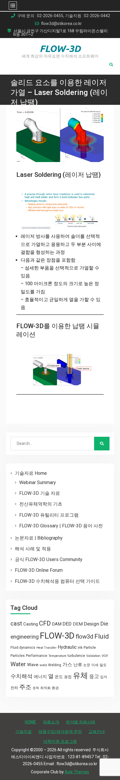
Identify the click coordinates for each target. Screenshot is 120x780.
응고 (94, 676)
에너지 (40, 676)
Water (18, 664)
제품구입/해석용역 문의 (60, 731)
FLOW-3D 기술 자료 (39, 493)
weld (43, 665)
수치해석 (21, 676)
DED (67, 624)
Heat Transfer (46, 648)
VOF (105, 656)
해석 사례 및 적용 (33, 548)
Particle (90, 647)
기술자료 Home (31, 473)
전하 (14, 688)
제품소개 (51, 722)
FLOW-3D (60, 48)
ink (80, 648)
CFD (45, 623)
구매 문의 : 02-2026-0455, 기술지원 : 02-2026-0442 (63, 15)
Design (91, 624)
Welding (54, 665)
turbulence (76, 656)
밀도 (103, 665)
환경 (55, 688)
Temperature (57, 656)
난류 (77, 664)
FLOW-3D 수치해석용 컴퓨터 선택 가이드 (57, 581)
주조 (25, 687)
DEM (78, 624)
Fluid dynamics (22, 648)
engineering (24, 636)
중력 (36, 688)
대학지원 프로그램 (60, 741)
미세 (94, 665)
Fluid (101, 636)
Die (104, 624)
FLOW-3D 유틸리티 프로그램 (49, 515)
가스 (67, 664)
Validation (93, 656)
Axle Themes (77, 772)
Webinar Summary (37, 482)
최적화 (45, 688)
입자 (103, 677)
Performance (36, 656)
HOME (30, 722)
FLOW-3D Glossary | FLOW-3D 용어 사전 (61, 526)
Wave (32, 664)
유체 (80, 675)
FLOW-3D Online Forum (39, 570)
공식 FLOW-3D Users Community (48, 559)
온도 (59, 676)
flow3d (84, 636)
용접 (68, 677)
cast (16, 623)
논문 (86, 665)
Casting (30, 624)
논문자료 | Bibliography (39, 538)
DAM (56, 624)
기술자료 (23, 731)
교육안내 (97, 731)
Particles (17, 656)
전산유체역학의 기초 (40, 504)
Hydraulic (67, 647)
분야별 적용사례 (80, 722)
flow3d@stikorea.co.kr (61, 23)
